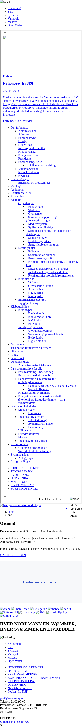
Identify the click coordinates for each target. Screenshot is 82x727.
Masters (12, 22)
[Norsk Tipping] (56, 612)
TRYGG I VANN (22, 471)
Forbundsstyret (27, 137)
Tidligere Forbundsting (42, 165)
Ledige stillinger (20, 461)
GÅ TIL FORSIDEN (13, 555)
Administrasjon (27, 131)
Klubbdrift (17, 199)
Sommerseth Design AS (14, 721)
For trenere (17, 344)
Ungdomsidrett (20, 361)
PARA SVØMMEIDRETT (24, 674)
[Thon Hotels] (20, 609)
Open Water (15, 25)
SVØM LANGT (21, 474)
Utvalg (22, 141)
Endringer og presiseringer (34, 182)
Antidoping (17, 189)
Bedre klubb (35, 337)
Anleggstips (25, 458)
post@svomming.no (12, 698)
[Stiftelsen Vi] (9, 612)
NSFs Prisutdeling (29, 172)
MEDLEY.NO (20, 481)
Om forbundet (19, 127)
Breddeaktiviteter (28, 434)
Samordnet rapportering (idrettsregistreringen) (41, 218)
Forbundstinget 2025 (30, 162)
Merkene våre (26, 409)
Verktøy (33, 282)
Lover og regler (20, 179)
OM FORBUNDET (20, 670)
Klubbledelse (26, 279)
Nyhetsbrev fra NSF (20, 688)
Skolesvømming (20, 444)
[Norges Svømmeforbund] (20, 505)
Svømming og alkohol (41, 254)
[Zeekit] (65, 609)
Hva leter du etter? (50, 499)
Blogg (14, 354)
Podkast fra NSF (18, 691)
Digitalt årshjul (37, 341)
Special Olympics (38, 389)
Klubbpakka (35, 296)
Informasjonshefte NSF (32, 299)
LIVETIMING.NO (22, 485)
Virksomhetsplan (28, 168)
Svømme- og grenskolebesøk (45, 334)
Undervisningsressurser (32, 447)
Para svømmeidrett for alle (26, 368)
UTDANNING (20, 478)
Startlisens (34, 210)
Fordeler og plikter (39, 241)
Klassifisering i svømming (34, 392)
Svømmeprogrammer (41, 423)
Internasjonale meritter (31, 148)
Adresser (23, 134)
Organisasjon (26, 203)
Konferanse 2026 (21, 193)
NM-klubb (34, 320)
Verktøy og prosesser (30, 327)
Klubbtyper (25, 310)
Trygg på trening (28, 303)
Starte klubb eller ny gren (43, 244)
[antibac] (53, 609)
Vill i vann (24, 430)
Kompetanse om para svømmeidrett (39, 396)
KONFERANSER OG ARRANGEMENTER (36, 677)
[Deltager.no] (38, 609)
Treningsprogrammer (30, 416)
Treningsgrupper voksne (32, 440)
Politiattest (34, 251)
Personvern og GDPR (41, 258)
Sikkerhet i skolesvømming (34, 451)
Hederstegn (25, 144)
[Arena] (5, 609)
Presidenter (25, 158)
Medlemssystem (37, 224)
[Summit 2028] (9, 615)
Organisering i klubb (40, 285)
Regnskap (24, 175)
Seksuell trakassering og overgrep (48, 268)
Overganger (35, 213)
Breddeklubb (36, 313)
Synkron (13, 15)
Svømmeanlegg (20, 454)
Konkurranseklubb (39, 316)
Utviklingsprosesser (40, 330)
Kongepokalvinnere (30, 155)
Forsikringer (35, 206)
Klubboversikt (26, 151)
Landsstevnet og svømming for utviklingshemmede (36, 380)
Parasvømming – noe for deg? (36, 372)
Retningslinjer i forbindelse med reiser (51, 275)
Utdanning (17, 351)
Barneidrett (17, 358)
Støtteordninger (37, 237)
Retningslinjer (26, 248)
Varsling (16, 186)
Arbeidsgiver (36, 289)
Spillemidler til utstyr (40, 227)
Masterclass (18, 196)
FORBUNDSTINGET (25, 488)
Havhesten (34, 413)
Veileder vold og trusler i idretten (48, 272)
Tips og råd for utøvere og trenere (31, 347)
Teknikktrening (37, 420)
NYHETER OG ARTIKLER (25, 667)
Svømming (14, 8)
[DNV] (41, 612)
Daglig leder (35, 292)
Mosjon (22, 437)
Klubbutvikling (20, 306)
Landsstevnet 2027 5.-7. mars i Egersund (52, 385)
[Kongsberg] (26, 612)
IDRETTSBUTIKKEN (25, 468)
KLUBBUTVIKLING (21, 681)
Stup (10, 11)
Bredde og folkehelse (23, 406)
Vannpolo (13, 18)
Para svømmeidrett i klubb (34, 375)
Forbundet (9, 121)
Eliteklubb (34, 323)
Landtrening (35, 427)
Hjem (11, 511)
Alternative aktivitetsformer (34, 365)
